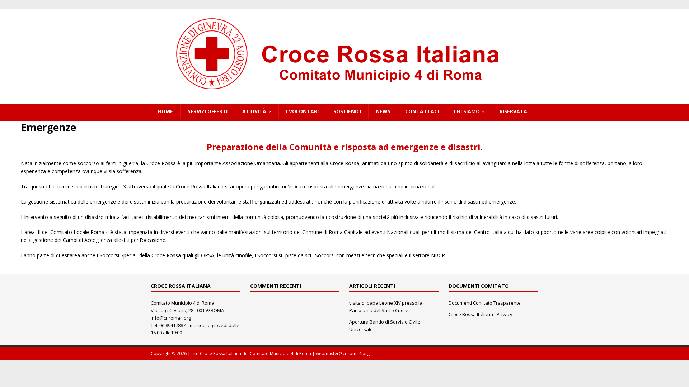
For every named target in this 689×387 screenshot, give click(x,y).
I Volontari (302, 111)
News (383, 111)
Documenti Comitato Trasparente (485, 303)
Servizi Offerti (208, 111)
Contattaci (422, 111)
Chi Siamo (467, 111)
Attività (254, 111)
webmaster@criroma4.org (343, 353)
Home (165, 111)
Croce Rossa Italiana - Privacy (480, 314)
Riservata (513, 111)
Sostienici (347, 111)
